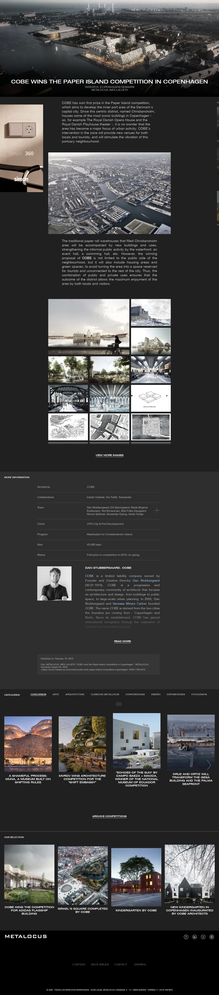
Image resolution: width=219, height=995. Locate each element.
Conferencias (135, 694)
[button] (10, 765)
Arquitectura (75, 694)
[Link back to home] (26, 937)
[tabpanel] (109, 765)
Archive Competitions (109, 816)
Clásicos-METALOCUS (105, 694)
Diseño (155, 694)
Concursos (38, 694)
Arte (56, 694)
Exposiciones (176, 694)
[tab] (38, 695)
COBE (87, 258)
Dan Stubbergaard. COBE (108, 568)
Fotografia (199, 694)
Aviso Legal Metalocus (102, 990)
